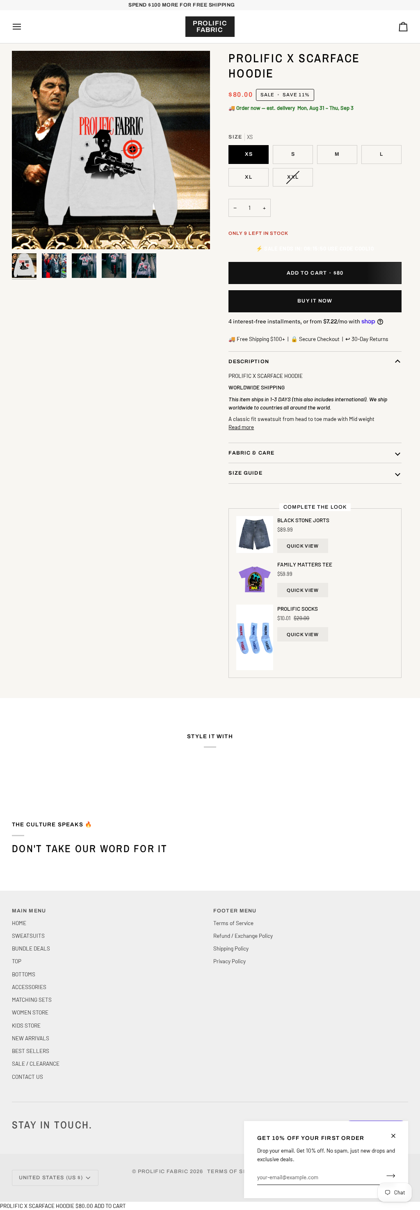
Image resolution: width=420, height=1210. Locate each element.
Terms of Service (233, 922)
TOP (16, 961)
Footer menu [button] (234, 911)
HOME (19, 922)
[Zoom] (111, 150)
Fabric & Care (251, 453)
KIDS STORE (26, 1025)
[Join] (388, 1176)
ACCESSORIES (29, 986)
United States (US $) (51, 1177)
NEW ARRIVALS (30, 1038)
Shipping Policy (231, 948)
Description (248, 361)
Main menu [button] (29, 911)
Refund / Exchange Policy (243, 935)
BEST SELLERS (30, 1050)
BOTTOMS (23, 974)
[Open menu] (24, 26)
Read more (241, 426)
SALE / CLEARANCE (35, 1063)
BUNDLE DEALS (31, 948)
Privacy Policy (229, 961)
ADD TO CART (110, 1205)
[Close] (397, 1136)
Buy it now (314, 301)
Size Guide (245, 473)
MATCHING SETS (32, 999)
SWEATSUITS (28, 935)
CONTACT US (27, 1076)
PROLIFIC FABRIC (163, 1171)
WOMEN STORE (30, 1012)
